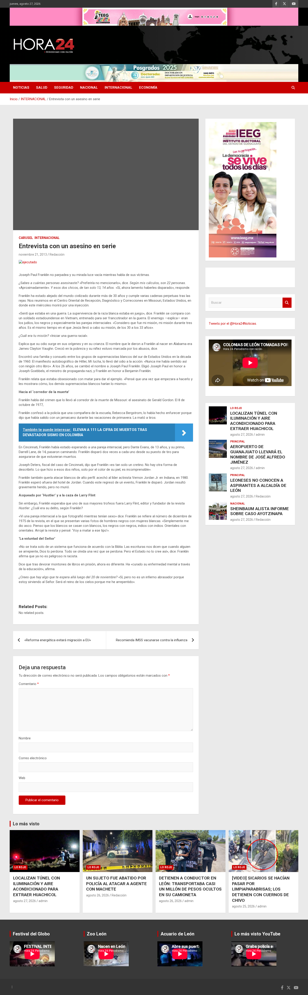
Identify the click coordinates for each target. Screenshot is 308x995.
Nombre (25, 738)
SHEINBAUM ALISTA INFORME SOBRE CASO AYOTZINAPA (259, 511)
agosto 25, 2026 (243, 906)
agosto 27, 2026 (241, 434)
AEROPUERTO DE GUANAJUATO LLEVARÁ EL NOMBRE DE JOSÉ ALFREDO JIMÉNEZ (257, 454)
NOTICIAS (21, 88)
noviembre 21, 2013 (33, 254)
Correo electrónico (33, 758)
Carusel (26, 238)
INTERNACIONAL (118, 88)
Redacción (57, 254)
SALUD (41, 88)
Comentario (29, 684)
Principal (237, 441)
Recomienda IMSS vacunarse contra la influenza (151, 640)
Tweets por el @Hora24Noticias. (233, 324)
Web (22, 778)
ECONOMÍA (148, 88)
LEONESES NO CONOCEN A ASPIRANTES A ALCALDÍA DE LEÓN (258, 485)
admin (260, 434)
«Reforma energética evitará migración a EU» (57, 640)
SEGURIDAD (63, 88)
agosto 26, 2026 (97, 895)
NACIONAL (89, 88)
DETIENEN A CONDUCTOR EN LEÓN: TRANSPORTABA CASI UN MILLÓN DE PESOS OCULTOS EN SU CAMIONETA (190, 886)
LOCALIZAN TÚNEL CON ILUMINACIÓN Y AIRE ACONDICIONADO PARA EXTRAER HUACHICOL (253, 421)
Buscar (287, 303)
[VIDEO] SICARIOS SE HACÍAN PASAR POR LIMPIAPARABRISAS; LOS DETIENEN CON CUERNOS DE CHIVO (261, 889)
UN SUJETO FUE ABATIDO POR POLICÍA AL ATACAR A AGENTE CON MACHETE (116, 883)
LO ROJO (236, 408)
